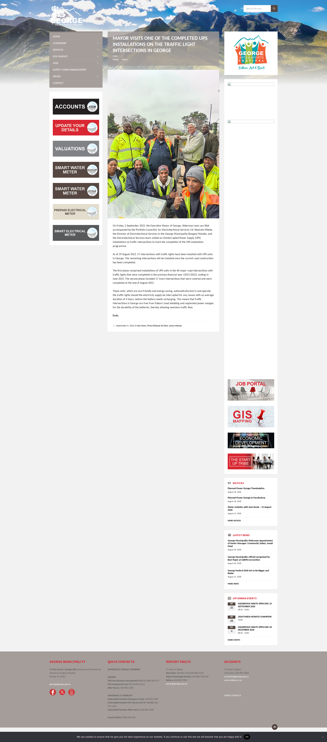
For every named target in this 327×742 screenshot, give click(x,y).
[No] (322, 737)
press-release (175, 326)
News (124, 59)
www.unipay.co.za (233, 680)
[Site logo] (66, 25)
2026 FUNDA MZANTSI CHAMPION (254, 617)
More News (233, 584)
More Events (234, 640)
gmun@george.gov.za (60, 684)
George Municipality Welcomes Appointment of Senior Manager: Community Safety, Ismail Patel (250, 543)
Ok (246, 736)
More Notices (234, 521)
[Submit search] (274, 8)
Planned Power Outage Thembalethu (246, 488)
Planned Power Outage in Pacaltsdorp (246, 498)
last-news (141, 326)
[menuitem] (76, 37)
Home (116, 59)
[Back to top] (275, 727)
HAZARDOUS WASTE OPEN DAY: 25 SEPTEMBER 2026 (255, 605)
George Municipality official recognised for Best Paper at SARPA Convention (249, 558)
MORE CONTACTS (232, 695)
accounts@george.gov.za (236, 676)
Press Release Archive (157, 326)
